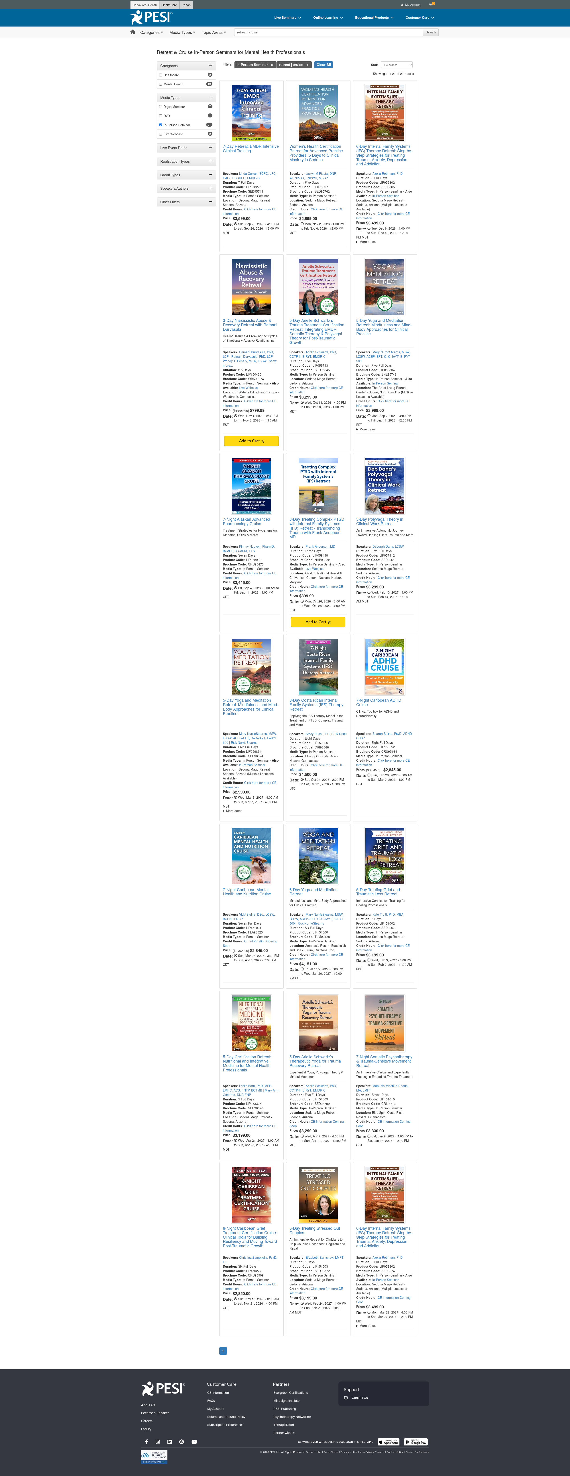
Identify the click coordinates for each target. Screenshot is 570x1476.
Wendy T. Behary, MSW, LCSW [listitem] (245, 361)
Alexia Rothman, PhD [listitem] (388, 173)
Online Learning (325, 17)
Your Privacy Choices (372, 1452)
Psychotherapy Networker (292, 1416)
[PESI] (163, 1389)
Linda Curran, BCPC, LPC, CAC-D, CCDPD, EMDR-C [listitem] (250, 175)
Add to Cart (250, 441)
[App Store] (388, 1441)
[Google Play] (416, 1441)
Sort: (375, 64)
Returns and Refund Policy (226, 1416)
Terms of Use (314, 1452)
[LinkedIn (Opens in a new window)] (169, 1441)
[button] (272, 64)
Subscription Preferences (225, 1424)
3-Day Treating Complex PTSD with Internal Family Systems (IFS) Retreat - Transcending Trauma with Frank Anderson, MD (316, 527)
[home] (151, 17)
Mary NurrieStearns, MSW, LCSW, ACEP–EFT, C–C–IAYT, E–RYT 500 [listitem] (383, 356)
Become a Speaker (155, 1412)
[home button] (132, 32)
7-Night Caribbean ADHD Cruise (378, 702)
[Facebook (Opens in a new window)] (146, 1441)
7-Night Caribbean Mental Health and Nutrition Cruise (247, 891)
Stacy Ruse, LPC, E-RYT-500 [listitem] (326, 734)
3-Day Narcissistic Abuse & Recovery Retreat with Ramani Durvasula (250, 324)
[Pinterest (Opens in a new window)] (181, 1441)
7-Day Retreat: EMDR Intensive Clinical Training (251, 148)
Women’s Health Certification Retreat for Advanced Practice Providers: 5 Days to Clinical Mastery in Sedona (316, 152)
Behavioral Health (145, 5)
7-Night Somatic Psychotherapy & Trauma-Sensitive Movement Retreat (384, 1061)
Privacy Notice (349, 1452)
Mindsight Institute (286, 1400)
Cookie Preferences (417, 1452)
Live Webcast (248, 387)
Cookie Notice (395, 1452)
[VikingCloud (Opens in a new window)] (154, 1457)
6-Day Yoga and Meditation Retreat (313, 891)
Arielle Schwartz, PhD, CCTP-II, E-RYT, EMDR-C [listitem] (313, 354)
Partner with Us (284, 1432)
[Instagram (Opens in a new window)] (158, 1441)
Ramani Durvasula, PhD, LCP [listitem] (252, 356)
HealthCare (169, 5)
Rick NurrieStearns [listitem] (244, 742)
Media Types (180, 32)
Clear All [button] (324, 64)
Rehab (186, 5)
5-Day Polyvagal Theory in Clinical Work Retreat (379, 521)
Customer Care (417, 17)
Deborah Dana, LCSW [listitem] (388, 546)
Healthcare (171, 75)
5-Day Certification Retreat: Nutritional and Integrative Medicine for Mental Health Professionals (247, 1063)
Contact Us (360, 1397)
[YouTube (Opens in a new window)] (194, 1441)
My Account (215, 1408)
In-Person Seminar (385, 195)
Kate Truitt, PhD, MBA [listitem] (388, 914)
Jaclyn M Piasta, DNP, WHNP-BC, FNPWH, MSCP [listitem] (312, 175)
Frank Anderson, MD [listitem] (320, 546)
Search (431, 32)
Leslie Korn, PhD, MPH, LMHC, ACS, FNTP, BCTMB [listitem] (247, 1087)
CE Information (218, 1392)
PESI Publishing (284, 1408)
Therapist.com (283, 1424)
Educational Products (372, 17)
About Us (148, 1404)
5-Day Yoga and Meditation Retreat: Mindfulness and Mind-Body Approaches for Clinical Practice (384, 326)
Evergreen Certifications (290, 1392)
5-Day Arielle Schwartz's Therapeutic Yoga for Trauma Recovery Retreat (315, 1061)
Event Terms (331, 1452)
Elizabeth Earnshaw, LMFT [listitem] (325, 1257)
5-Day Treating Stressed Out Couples (314, 1230)
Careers (147, 1420)
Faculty (146, 1429)
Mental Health (173, 84)
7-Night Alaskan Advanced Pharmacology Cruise (246, 521)
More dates (368, 241)
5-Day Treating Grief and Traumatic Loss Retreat (378, 891)
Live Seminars (285, 17)
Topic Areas (212, 32)
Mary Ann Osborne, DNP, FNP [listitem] (250, 1092)
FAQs (211, 1400)
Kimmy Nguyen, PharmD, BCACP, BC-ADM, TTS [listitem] (249, 548)
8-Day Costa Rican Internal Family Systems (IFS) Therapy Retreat (316, 704)
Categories (150, 32)
